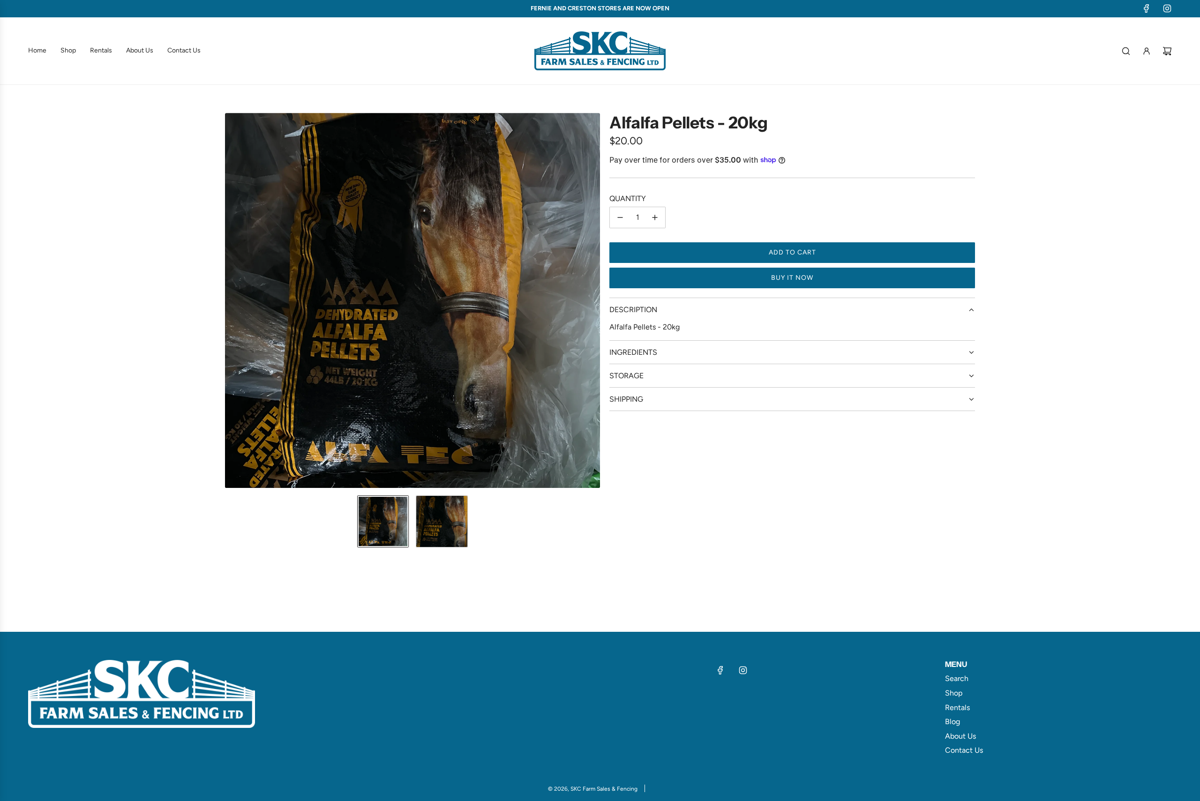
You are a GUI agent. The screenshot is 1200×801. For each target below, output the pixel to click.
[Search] (1126, 51)
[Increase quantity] (655, 217)
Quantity (627, 198)
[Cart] (1167, 51)
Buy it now (792, 278)
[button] (232, 300)
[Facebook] (1146, 8)
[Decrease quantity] (620, 217)
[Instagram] (1167, 8)
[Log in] (1146, 51)
